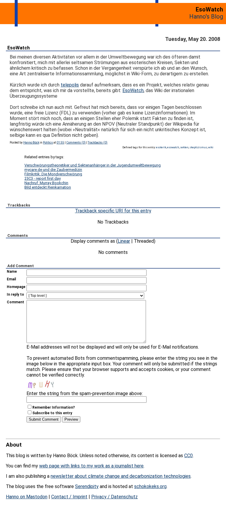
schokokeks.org (150, 486)
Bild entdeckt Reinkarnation (47, 187)
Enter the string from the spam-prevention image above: (84, 393)
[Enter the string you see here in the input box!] (44, 384)
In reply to (15, 294)
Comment (15, 302)
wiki (210, 147)
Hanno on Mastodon (26, 497)
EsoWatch (18, 48)
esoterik (161, 147)
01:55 (60, 142)
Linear (124, 241)
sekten (184, 147)
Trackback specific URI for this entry (113, 211)
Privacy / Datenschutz (114, 497)
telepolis (70, 85)
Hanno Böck (31, 142)
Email (11, 279)
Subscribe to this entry (52, 413)
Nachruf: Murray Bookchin (46, 183)
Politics (48, 142)
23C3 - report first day (42, 178)
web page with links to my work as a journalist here (91, 466)
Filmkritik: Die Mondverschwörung (53, 174)
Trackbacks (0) (97, 142)
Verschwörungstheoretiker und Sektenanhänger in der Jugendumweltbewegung (92, 165)
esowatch (173, 147)
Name (12, 271)
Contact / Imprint (69, 497)
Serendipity (87, 486)
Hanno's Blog (206, 16)
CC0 (188, 455)
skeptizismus (198, 147)
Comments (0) (76, 142)
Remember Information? (53, 407)
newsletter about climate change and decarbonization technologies (121, 476)
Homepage (16, 287)
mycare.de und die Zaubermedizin (53, 169)
